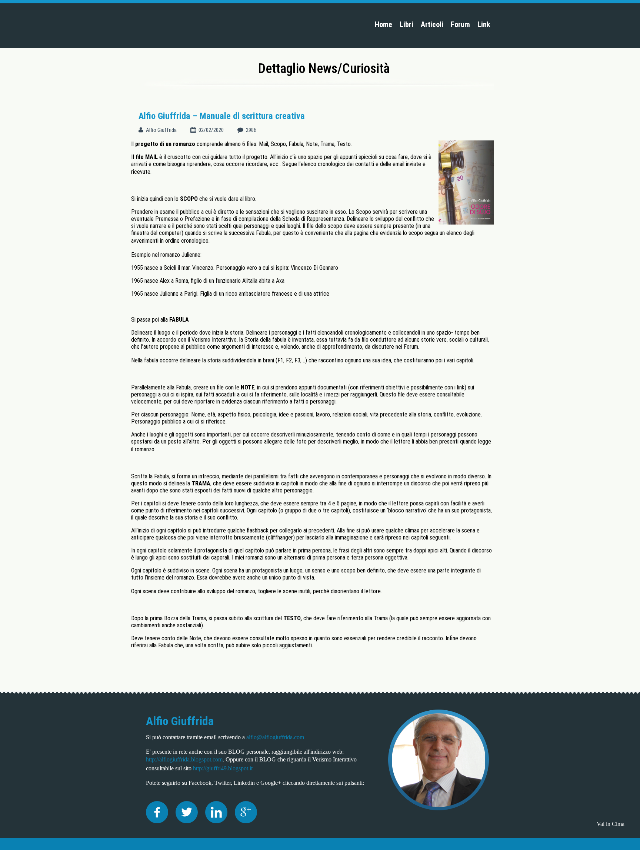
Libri (406, 24)
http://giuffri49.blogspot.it (223, 768)
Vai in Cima (610, 824)
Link (483, 24)
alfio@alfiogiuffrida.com (275, 737)
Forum (460, 24)
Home (383, 24)
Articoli (432, 24)
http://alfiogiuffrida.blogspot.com (184, 759)
